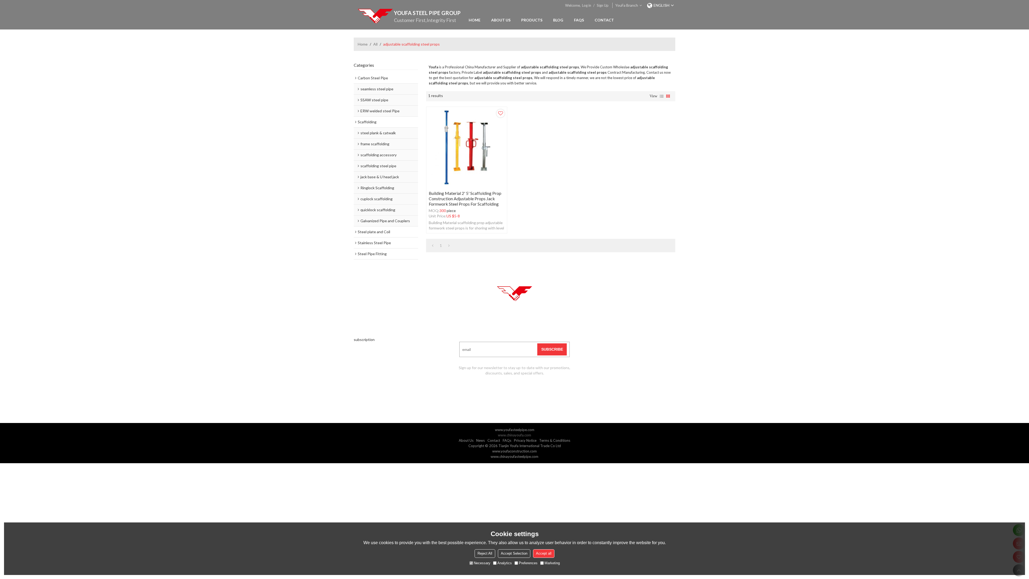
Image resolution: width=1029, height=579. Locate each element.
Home (474, 20)
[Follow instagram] (534, 389)
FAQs (579, 20)
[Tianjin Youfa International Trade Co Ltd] (375, 16)
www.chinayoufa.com (514, 435)
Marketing (552, 563)
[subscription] (552, 349)
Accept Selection (514, 553)
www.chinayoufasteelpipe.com (514, 456)
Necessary (482, 563)
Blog (558, 20)
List (661, 96)
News (480, 440)
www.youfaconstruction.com (514, 451)
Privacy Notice (525, 440)
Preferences (528, 563)
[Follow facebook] (507, 389)
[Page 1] (432, 246)
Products (531, 20)
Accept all (543, 553)
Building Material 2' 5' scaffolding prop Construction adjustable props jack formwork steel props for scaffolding (465, 198)
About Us (500, 20)
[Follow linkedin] (521, 389)
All (375, 44)
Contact (604, 20)
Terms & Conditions (554, 440)
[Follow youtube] (494, 389)
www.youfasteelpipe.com (514, 430)
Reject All (485, 553)
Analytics (504, 563)
